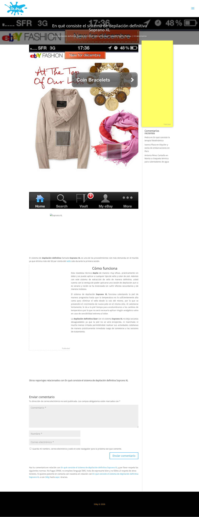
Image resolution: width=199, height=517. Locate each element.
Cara (54, 36)
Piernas (128, 36)
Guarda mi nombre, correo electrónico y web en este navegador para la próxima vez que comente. (77, 448)
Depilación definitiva (67, 36)
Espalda (113, 36)
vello (69, 261)
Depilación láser (101, 36)
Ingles (121, 36)
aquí (57, 477)
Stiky (47, 477)
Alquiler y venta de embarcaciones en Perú (157, 147)
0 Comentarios (140, 36)
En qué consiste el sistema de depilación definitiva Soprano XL (89, 467)
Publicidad (66, 348)
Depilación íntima (85, 36)
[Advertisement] (49, 305)
